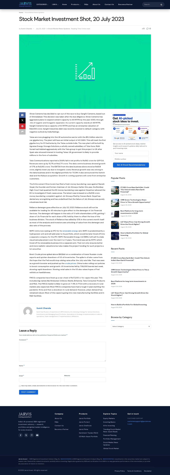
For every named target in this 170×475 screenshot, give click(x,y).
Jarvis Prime (83, 429)
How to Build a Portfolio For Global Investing (134, 234)
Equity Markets (109, 418)
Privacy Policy (120, 471)
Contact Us (109, 4)
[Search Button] (161, 4)
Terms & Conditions (134, 471)
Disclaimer (148, 471)
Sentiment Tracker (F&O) (88, 433)
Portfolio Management (112, 439)
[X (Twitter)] (26, 435)
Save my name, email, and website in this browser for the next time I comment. (49, 386)
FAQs (86, 4)
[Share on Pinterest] (22, 126)
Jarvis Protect (84, 422)
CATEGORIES (41, 4)
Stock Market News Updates (34, 12)
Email (21, 376)
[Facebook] (20, 435)
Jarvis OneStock (85, 426)
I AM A (54, 4)
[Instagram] (31, 435)
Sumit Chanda (26, 29)
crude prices (70, 263)
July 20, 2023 (40, 29)
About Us (96, 4)
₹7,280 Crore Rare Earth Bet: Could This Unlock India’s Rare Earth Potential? (135, 189)
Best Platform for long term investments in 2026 (132, 212)
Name (22, 365)
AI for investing (109, 426)
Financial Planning (109, 435)
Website (67, 376)
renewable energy (70, 231)
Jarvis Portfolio (85, 418)
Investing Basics (109, 422)
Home (64, 4)
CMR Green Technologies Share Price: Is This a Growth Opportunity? (135, 201)
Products (75, 4)
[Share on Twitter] (22, 120)
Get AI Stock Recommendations (131, 165)
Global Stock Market (111, 448)
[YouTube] (37, 435)
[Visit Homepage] (25, 4)
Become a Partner (125, 4)
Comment (23, 340)
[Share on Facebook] (22, 115)
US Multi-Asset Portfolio (88, 436)
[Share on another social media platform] (22, 132)
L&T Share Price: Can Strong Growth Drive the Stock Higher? (135, 223)
